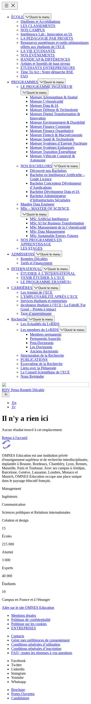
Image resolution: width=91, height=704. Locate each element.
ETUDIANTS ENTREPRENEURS (48, 68)
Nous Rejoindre (32, 376)
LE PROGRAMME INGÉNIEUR (46, 87)
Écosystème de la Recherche (42, 364)
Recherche (19, 319)
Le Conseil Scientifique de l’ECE (45, 372)
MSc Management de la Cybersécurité (58, 227)
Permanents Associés (45, 339)
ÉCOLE (17, 17)
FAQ (24, 76)
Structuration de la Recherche (42, 355)
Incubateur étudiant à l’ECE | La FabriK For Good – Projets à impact (53, 307)
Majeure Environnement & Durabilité (57, 122)
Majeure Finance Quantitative (52, 131)
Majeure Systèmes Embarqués (52, 148)
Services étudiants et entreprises (44, 301)
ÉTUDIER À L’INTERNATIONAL (48, 273)
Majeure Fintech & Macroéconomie (56, 135)
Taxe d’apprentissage (36, 313)
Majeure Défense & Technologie (54, 110)
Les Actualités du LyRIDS (40, 324)
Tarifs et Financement (36, 263)
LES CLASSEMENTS (38, 26)
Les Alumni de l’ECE (36, 292)
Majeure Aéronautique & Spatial (53, 97)
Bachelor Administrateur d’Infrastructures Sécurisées (50, 198)
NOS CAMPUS (33, 30)
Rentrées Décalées (34, 259)
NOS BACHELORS (36, 166)
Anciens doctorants (44, 351)
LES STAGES (31, 248)
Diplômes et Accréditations (40, 22)
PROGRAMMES (24, 82)
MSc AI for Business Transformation (57, 223)
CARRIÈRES (21, 288)
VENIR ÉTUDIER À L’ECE (43, 278)
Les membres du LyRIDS (39, 330)
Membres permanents (45, 334)
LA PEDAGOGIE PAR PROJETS (47, 38)
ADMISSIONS (22, 254)
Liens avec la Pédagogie (38, 368)
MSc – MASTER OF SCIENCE (45, 208)
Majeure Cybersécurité (46, 101)
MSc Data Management (47, 232)
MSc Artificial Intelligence (49, 219)
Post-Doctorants (41, 343)
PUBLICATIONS (34, 360)
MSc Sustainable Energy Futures (54, 236)
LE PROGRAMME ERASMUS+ (46, 282)
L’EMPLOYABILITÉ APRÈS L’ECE (49, 297)
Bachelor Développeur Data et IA (55, 192)
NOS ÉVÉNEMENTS (38, 55)
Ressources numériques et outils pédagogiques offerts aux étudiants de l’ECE (55, 45)
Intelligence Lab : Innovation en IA (46, 34)
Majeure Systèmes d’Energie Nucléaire (58, 143)
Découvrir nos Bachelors (48, 171)
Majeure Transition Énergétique (53, 152)
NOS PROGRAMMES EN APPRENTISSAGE (41, 242)
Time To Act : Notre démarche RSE (47, 72)
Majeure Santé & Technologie (52, 139)
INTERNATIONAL (26, 269)
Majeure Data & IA (44, 106)
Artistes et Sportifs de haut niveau (45, 64)
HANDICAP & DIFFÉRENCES (45, 59)
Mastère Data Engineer (37, 204)
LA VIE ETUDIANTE (38, 51)
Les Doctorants (41, 347)
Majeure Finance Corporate (50, 127)
